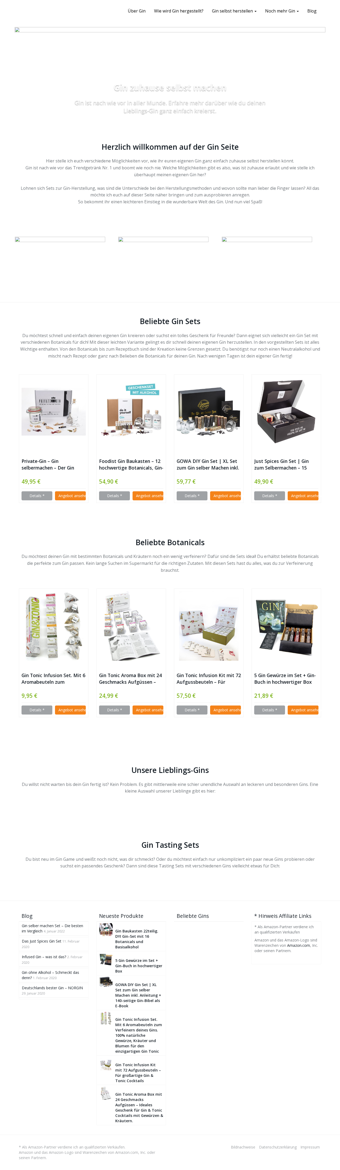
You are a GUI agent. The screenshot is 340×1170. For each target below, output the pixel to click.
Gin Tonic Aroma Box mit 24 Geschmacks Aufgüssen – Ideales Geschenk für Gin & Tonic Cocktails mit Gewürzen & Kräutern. (130, 678)
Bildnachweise (243, 1147)
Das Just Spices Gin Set (41, 941)
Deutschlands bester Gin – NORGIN (52, 987)
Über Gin (137, 11)
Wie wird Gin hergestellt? (178, 11)
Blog (312, 11)
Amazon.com (298, 945)
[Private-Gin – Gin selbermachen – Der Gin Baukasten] (54, 412)
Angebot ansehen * (72, 495)
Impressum (310, 1147)
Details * (37, 495)
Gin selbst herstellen (233, 11)
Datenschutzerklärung (278, 1147)
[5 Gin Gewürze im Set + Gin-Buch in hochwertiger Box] (286, 626)
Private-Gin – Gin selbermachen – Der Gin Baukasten (48, 464)
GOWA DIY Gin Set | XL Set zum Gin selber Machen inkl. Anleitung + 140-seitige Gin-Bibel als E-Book (208, 464)
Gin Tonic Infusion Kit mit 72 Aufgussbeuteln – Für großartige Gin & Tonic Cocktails (209, 678)
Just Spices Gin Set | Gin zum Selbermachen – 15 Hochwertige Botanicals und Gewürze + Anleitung (286, 464)
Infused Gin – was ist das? (44, 956)
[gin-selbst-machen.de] (19, 11)
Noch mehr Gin (280, 11)
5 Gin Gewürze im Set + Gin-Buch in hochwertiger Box (285, 678)
